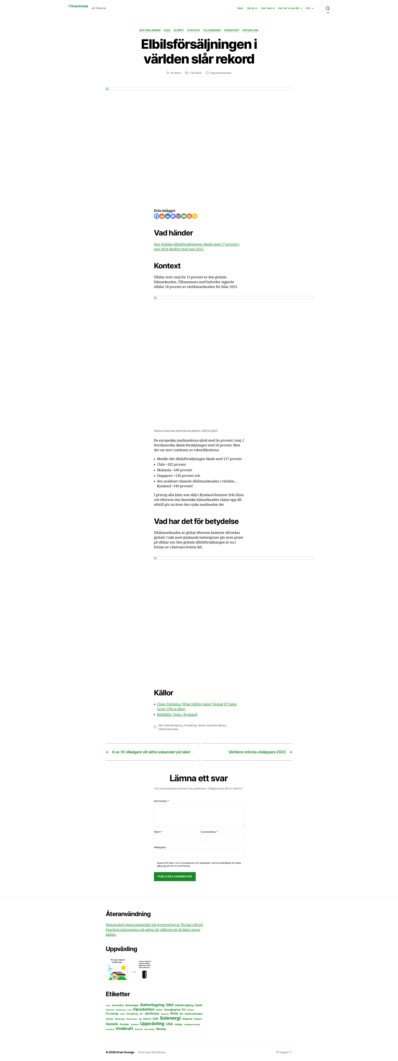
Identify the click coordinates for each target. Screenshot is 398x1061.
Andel (108, 1006)
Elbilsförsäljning (173, 725)
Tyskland (134, 1024)
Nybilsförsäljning (216, 725)
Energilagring (172, 1009)
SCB (155, 1018)
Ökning (161, 1029)
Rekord (147, 1019)
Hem (240, 8)
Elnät (129, 1010)
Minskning (120, 1019)
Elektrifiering (121, 1010)
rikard (177, 72)
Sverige (124, 1024)
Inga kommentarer (220, 72)
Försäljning (190, 725)
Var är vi (252, 8)
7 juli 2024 (195, 72)
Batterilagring (150, 30)
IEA (141, 1014)
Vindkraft (124, 1028)
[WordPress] (178, 216)
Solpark (198, 1019)
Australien (118, 1005)
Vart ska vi (267, 8)
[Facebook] (156, 216)
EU (183, 1009)
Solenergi (170, 1018)
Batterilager (132, 1005)
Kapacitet (165, 1014)
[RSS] (189, 216)
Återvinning (149, 1029)
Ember (159, 1010)
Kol (181, 1013)
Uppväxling (250, 30)
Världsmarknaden (168, 729)
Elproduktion (144, 1009)
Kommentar (161, 801)
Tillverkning (212, 30)
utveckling (110, 1029)
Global (201, 725)
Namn (158, 832)
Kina (174, 1013)
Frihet (122, 1014)
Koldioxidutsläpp (193, 1013)
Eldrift (179, 30)
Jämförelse (151, 1013)
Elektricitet (110, 1010)
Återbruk (139, 1029)
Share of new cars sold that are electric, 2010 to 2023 (185, 430)
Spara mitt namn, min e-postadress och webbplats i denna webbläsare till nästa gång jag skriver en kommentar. (199, 864)
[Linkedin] (167, 216)
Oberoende (131, 1019)
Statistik (193, 30)
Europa (190, 1010)
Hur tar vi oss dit (288, 8)
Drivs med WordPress (151, 1052)
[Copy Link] (194, 216)
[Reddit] (162, 216)
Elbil (167, 30)
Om (308, 8)
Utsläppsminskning (192, 1024)
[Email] (184, 216)
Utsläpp (179, 1024)
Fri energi (112, 1013)
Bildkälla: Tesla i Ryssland (177, 715)
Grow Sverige (125, 1052)
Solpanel (187, 1018)
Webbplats (160, 847)
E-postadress (209, 832)
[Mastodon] (173, 216)
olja (140, 1019)
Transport (231, 30)
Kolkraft (109, 1019)
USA (169, 1024)
